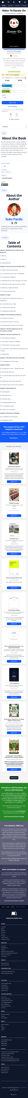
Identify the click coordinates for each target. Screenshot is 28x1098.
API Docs (3, 1007)
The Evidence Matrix (14, 610)
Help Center (4, 1045)
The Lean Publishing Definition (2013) (10, 1058)
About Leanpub (5, 1024)
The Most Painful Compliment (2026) (10, 1051)
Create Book (4, 985)
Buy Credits (4, 1041)
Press (2, 1029)
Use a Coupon (4, 937)
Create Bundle (4, 987)
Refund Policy (4, 1072)
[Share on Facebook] (5, 166)
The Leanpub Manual (6, 1002)
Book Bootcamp (5, 965)
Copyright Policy (5, 1069)
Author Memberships (6, 983)
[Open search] (8, 2)
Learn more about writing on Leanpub (14, 816)
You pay (4, 95)
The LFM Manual (5, 1004)
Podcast (3, 935)
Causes (3, 1016)
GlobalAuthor (4, 947)
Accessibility (4, 1017)
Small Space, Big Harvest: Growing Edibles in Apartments (14, 719)
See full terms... (14, 438)
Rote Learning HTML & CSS (14, 578)
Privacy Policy (4, 1070)
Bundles (10, 5)
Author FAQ (4, 997)
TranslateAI (4, 956)
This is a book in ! (12, 74)
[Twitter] (12, 223)
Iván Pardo (15, 55)
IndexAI (3, 949)
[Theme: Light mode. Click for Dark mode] (14, 2)
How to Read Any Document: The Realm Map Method (14, 646)
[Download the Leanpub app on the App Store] (14, 1094)
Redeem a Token (5, 939)
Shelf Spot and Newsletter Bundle (9, 953)
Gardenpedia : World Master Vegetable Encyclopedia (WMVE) (14, 756)
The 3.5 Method (14, 683)
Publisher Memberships (7, 973)
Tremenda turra (14, 538)
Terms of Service (5, 1067)
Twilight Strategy (14, 503)
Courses (17, 5)
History (3, 172)
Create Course (4, 988)
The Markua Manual (6, 1006)
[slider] (11, 86)
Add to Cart (12, 102)
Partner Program (5, 1014)
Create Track (4, 990)
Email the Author (7, 178)
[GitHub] (16, 223)
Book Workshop (5, 963)
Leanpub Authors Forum (7, 1000)
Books (3, 5)
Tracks (24, 5)
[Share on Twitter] (2, 166)
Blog (2, 1026)
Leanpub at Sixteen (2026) (7, 1053)
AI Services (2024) (5, 1055)
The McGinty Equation (14, 466)
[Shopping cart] (19, 2)
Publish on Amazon (5, 954)
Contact (3, 1028)
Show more (14, 777)
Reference (8, 172)
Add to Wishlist (12, 106)
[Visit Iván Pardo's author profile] (14, 209)
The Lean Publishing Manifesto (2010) (10, 1060)
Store (3, 906)
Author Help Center (6, 998)
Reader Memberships (6, 1039)
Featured (3, 927)
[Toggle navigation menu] (26, 126)
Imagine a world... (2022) (7, 1057)
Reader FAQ (4, 1043)
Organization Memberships (7, 971)
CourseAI (3, 946)
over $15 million (21, 811)
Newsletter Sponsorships (7, 951)
